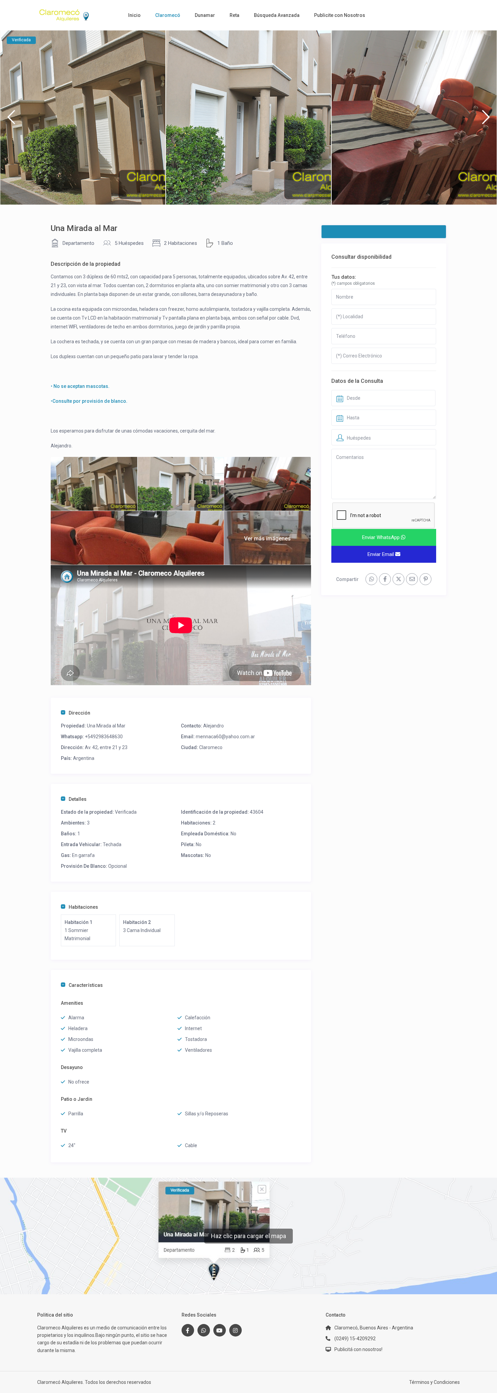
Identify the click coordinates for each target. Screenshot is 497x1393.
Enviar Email (381, 554)
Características (86, 985)
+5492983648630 (104, 736)
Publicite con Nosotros (339, 15)
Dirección (79, 713)
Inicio (134, 15)
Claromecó (167, 15)
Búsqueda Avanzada (277, 15)
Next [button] (486, 120)
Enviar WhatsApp (381, 537)
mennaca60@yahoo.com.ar (225, 736)
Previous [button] (11, 120)
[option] (82, 117)
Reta (234, 15)
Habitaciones (83, 907)
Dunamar (205, 15)
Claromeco (210, 747)
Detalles (78, 799)
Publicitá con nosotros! (358, 1349)
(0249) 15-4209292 (355, 1338)
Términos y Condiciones (434, 1382)
